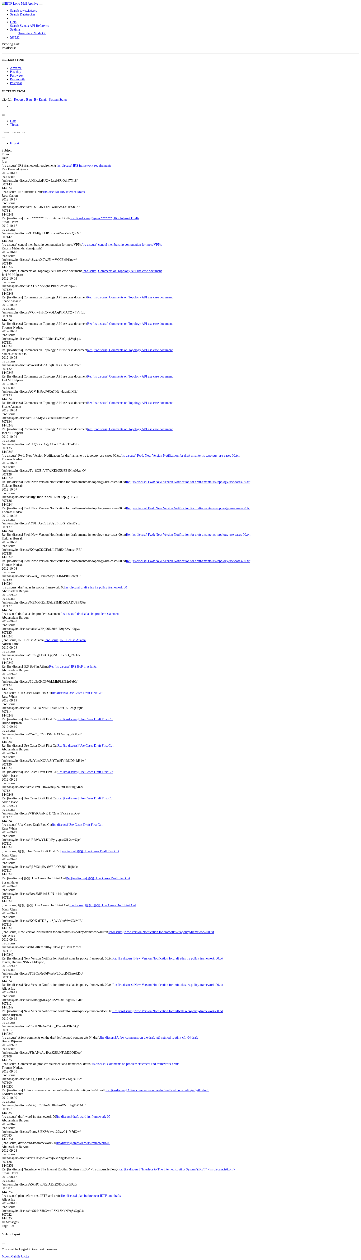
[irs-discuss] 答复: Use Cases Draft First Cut (89, 851)
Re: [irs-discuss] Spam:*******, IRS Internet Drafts (104, 218)
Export (14, 143)
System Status (58, 99)
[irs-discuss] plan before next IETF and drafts (91, 1195)
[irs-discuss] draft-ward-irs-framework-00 (83, 1116)
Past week (16, 75)
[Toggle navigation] (40, 4)
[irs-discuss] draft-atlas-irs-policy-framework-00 (95, 587)
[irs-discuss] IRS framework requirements (83, 165)
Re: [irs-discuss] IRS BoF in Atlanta (73, 666)
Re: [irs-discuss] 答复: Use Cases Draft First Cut (98, 878)
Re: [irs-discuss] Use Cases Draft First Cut (85, 719)
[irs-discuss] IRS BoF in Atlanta (65, 640)
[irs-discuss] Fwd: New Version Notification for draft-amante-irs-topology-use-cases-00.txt (180, 455)
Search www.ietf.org (23, 10)
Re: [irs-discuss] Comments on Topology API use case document (130, 297)
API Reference (39, 25)
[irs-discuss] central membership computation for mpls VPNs (122, 244)
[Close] (3, 1243)
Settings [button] (15, 29)
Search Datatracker (22, 14)
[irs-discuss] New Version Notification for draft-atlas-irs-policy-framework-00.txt (161, 932)
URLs (25, 1256)
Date (13, 121)
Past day (15, 71)
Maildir (15, 1256)
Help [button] (13, 22)
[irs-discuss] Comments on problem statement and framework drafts (134, 1064)
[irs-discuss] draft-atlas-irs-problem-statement (90, 613)
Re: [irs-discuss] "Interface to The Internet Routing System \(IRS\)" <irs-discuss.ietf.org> (176, 1169)
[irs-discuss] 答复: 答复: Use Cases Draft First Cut (102, 905)
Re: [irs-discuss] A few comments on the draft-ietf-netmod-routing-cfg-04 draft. (157, 1090)
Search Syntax (19, 25)
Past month (17, 79)
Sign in (14, 37)
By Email (40, 99)
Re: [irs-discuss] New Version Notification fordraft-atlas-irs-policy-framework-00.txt (167, 958)
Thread (14, 124)
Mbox (6, 1256)
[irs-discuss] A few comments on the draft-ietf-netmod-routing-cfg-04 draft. (149, 1037)
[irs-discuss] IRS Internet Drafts (64, 192)
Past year (16, 83)
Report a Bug (23, 99)
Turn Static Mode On (32, 33)
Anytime (16, 68)
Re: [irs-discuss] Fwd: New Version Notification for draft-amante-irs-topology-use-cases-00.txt (188, 482)
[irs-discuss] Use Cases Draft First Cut (77, 693)
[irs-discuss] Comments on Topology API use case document (122, 271)
